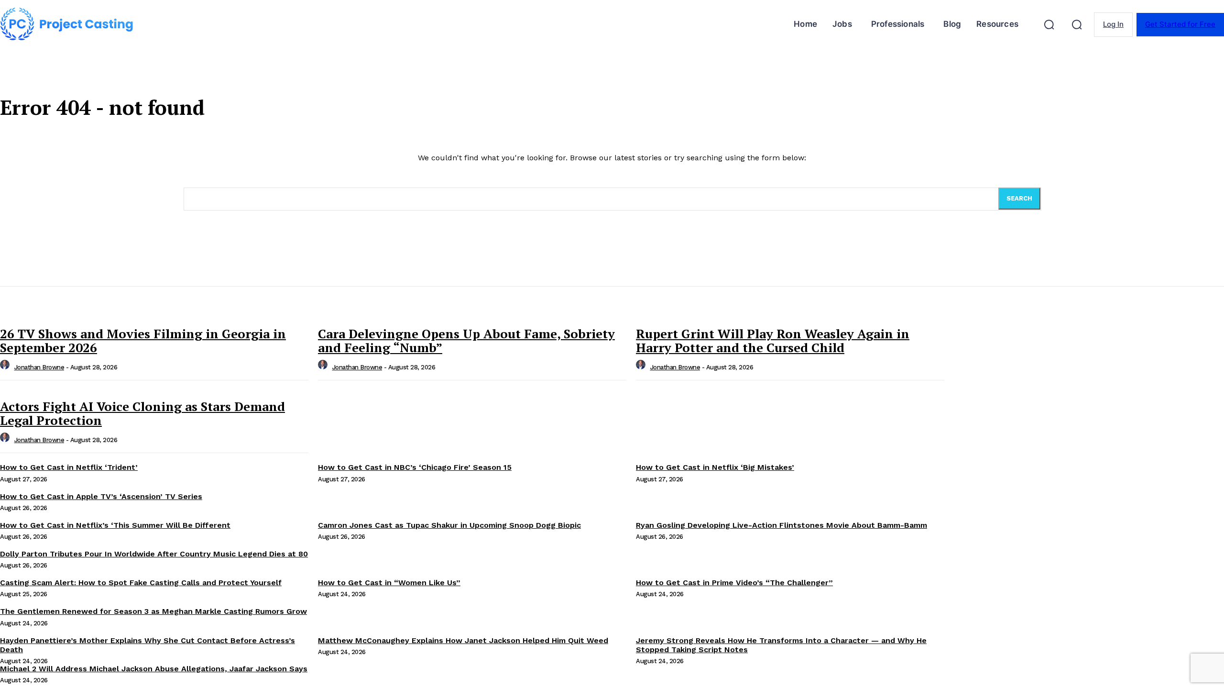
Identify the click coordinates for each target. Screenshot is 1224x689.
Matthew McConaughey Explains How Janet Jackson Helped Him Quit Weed (463, 640)
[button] (1049, 24)
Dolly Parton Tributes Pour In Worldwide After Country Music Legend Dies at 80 (154, 553)
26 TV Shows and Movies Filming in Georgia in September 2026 (143, 340)
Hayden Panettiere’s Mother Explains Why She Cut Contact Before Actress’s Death (147, 645)
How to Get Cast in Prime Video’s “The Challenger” (734, 582)
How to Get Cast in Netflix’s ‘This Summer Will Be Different (115, 525)
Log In (1113, 24)
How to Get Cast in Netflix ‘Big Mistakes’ (715, 467)
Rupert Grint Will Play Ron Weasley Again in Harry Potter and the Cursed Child (772, 340)
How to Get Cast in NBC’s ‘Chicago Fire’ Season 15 (415, 467)
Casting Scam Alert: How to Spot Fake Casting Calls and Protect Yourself (141, 582)
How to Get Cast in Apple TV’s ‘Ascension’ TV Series (101, 496)
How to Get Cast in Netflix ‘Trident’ (69, 467)
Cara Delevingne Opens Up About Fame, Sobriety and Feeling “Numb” (466, 340)
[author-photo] (6, 367)
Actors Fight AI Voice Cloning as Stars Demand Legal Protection (142, 413)
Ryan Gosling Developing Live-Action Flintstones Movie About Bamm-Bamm (781, 525)
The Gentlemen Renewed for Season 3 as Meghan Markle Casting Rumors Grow (153, 611)
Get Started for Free (1180, 24)
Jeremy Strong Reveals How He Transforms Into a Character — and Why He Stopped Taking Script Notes (781, 645)
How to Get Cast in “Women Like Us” (389, 582)
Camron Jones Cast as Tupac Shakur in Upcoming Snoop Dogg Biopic (449, 525)
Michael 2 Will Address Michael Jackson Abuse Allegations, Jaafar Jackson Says (153, 668)
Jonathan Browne (39, 367)
